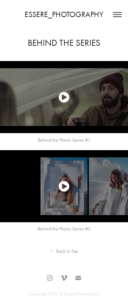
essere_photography (64, 14)
